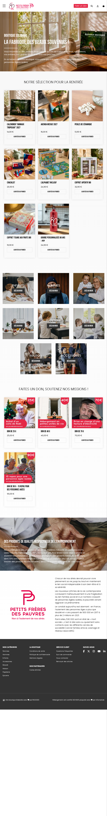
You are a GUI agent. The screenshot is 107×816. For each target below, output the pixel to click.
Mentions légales (36, 658)
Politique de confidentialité (40, 654)
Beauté (5, 665)
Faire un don (81, 6)
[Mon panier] (103, 5)
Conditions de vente (37, 651)
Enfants (5, 658)
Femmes (6, 651)
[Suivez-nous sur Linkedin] (104, 651)
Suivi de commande (63, 654)
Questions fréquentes (64, 651)
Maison (5, 668)
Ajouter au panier (19, 136)
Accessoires (7, 661)
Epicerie (6, 675)
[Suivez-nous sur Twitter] (88, 651)
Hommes (6, 654)
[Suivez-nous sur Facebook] (84, 651)
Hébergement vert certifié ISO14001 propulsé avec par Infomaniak (78, 700)
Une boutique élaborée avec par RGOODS (22, 700)
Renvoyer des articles (64, 661)
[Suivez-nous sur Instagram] (94, 651)
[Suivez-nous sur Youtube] (99, 651)
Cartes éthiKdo (35, 670)
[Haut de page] (101, 805)
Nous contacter (62, 658)
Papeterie (6, 672)
